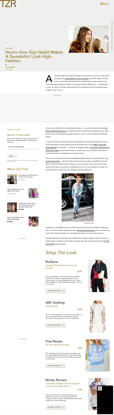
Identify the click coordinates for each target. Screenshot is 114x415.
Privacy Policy (12, 161)
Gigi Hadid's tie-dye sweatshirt (77, 78)
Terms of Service (34, 160)
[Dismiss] (111, 387)
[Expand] (99, 387)
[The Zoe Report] (8, 3)
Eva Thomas (11, 67)
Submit (11, 156)
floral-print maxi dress (86, 230)
